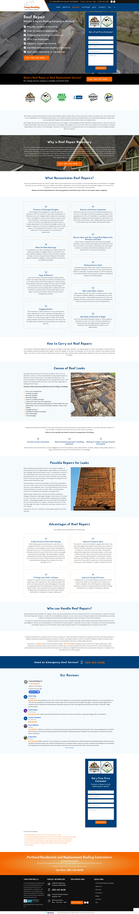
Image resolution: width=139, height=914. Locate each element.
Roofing (40, 863)
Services (75, 7)
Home (58, 7)
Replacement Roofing (79, 863)
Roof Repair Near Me (95, 863)
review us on (33, 692)
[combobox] (100, 51)
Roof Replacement (50, 863)
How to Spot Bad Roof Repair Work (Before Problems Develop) (47, 843)
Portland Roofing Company (104, 883)
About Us (66, 7)
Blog (94, 7)
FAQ (109, 7)
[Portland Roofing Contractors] (32, 7)
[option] (30, 97)
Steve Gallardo (33, 725)
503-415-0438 (104, 1)
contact (39, 644)
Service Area (76, 902)
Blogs (97, 896)
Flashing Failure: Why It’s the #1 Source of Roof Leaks (43, 835)
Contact (102, 7)
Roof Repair (29, 845)
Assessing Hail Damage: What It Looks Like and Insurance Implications (49, 839)
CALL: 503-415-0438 (35, 58)
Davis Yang (32, 696)
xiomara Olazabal (34, 717)
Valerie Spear (32, 710)
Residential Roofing (64, 863)
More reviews (69, 748)
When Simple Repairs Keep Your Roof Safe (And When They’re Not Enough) (51, 837)
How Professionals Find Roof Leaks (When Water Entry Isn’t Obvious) (48, 841)
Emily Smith (32, 737)
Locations (86, 7)
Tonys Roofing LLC (35, 681)
